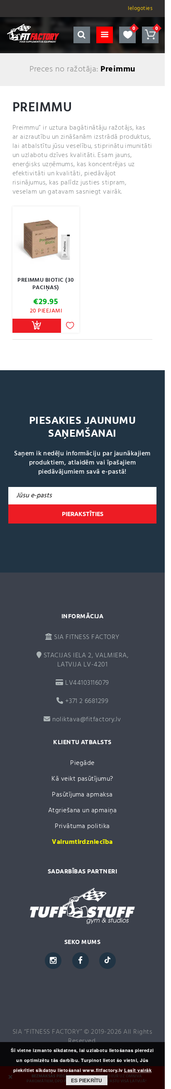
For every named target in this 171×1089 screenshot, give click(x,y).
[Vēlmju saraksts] (127, 35)
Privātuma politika (82, 826)
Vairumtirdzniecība (82, 842)
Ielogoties (140, 8)
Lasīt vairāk (137, 1070)
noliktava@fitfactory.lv (86, 719)
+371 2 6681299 (85, 701)
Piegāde (82, 763)
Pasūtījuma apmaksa (82, 794)
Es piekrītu (86, 1080)
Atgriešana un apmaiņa (82, 810)
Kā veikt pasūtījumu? (82, 779)
